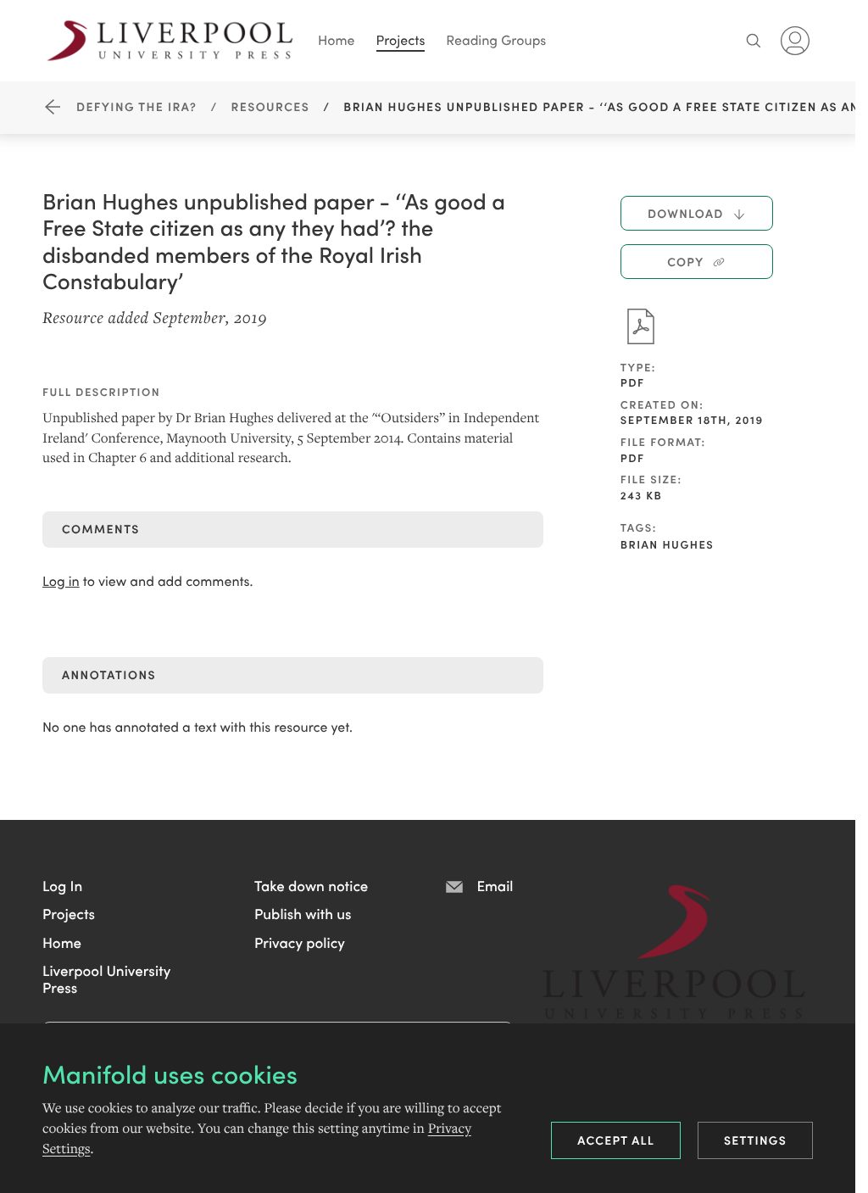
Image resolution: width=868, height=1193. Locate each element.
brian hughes (667, 544)
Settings (755, 1139)
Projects (401, 40)
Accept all (615, 1139)
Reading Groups (496, 40)
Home (336, 40)
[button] (62, 885)
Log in (61, 581)
